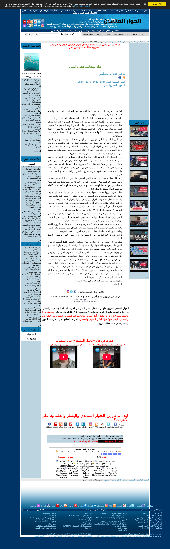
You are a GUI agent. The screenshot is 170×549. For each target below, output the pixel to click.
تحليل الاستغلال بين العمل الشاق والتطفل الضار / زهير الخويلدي (33, 310)
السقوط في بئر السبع (31, 93)
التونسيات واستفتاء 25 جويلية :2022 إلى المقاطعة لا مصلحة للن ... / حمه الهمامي (31, 302)
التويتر (108, 427)
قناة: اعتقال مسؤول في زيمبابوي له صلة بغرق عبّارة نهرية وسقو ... (31, 234)
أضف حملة (52, 524)
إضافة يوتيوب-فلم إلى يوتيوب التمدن (42, 518)
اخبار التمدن (87, 513)
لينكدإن (83, 427)
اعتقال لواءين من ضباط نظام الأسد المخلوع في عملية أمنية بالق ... (31, 220)
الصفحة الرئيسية (142, 42)
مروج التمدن (87, 522)
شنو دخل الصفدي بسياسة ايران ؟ (33, 101)
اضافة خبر (52, 515)
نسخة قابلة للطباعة (105, 461)
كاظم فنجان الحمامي (112, 42)
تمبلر (65, 427)
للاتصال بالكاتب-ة (67, 464)
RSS (97, 427)
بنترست (71, 427)
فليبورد (55, 427)
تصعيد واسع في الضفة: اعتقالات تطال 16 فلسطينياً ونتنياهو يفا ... (31, 227)
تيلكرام (77, 427)
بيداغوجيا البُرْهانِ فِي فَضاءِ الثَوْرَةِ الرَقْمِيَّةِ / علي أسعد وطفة (32, 269)
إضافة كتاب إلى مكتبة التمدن (45, 520)
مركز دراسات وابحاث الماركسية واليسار (112, 513)
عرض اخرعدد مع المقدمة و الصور (149, 518)
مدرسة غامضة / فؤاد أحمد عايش (32, 248)
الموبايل (49, 427)
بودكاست (33, 506)
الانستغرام (90, 427)
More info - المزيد (82, 6)
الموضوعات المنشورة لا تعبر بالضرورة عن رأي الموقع (142, 534)
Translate (92, 301)
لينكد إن (90, 506)
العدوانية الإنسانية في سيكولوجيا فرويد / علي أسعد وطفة (32, 285)
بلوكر (61, 427)
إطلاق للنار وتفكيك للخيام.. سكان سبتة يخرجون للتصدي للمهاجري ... (33, 205)
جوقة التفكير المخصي (31, 115)
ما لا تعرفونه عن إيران (31, 88)
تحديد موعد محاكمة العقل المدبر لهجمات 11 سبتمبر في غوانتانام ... (32, 198)
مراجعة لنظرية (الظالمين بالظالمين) (33, 96)
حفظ (107, 464)
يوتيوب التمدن (122, 528)
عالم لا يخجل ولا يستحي (31, 118)
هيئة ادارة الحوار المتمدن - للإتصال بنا (148, 520)
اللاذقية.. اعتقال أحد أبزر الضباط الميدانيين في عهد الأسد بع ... (31, 191)
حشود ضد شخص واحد (31, 138)
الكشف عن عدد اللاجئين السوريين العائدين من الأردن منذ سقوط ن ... (31, 213)
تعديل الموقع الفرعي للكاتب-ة (45, 526)
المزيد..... (145, 277)
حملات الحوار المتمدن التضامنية (80, 515)
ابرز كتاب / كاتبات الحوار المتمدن (150, 526)
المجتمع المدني (128, 42)
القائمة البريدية (86, 524)
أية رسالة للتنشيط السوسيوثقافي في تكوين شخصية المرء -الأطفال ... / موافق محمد (31, 261)
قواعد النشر (157, 524)
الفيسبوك (115, 427)
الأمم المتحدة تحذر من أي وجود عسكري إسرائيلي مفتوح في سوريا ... (32, 176)
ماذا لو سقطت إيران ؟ (31, 109)
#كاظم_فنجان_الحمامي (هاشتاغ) (91, 292)
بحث (100, 464)
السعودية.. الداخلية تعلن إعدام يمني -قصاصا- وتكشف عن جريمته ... (31, 169)
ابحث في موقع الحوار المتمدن (45, 528)
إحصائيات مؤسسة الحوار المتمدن (150, 522)
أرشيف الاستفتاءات (85, 520)
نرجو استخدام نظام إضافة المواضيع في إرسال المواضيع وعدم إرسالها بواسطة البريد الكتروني (127, 536)
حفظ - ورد (62, 461)
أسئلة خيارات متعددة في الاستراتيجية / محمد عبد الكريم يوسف (32, 254)
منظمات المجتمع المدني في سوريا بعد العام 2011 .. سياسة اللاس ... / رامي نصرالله (32, 317)
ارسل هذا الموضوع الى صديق (82, 461)
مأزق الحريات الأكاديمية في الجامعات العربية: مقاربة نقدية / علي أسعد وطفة (31, 277)
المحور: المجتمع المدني (114, 85)
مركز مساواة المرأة (119, 515)
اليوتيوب (102, 427)
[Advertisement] (139, 80)
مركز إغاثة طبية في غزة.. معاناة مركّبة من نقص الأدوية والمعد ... (32, 184)
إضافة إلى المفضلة (84, 464)
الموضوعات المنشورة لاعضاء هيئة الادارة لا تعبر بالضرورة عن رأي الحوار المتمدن (63, 536)
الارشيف (88, 518)
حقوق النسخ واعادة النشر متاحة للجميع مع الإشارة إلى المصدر (69, 534)
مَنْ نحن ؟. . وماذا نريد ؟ (31, 131)
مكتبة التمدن (122, 530)
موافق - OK (157, 4)
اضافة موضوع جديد (49, 513)
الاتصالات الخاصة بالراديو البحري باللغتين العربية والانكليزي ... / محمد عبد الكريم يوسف (32, 293)
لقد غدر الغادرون (33, 91)
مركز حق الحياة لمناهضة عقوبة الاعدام (113, 522)
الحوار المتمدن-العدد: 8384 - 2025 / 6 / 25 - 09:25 (101, 82)
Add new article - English (45, 522)
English (88, 528)
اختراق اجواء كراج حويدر (30, 124)
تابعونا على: (121, 426)
